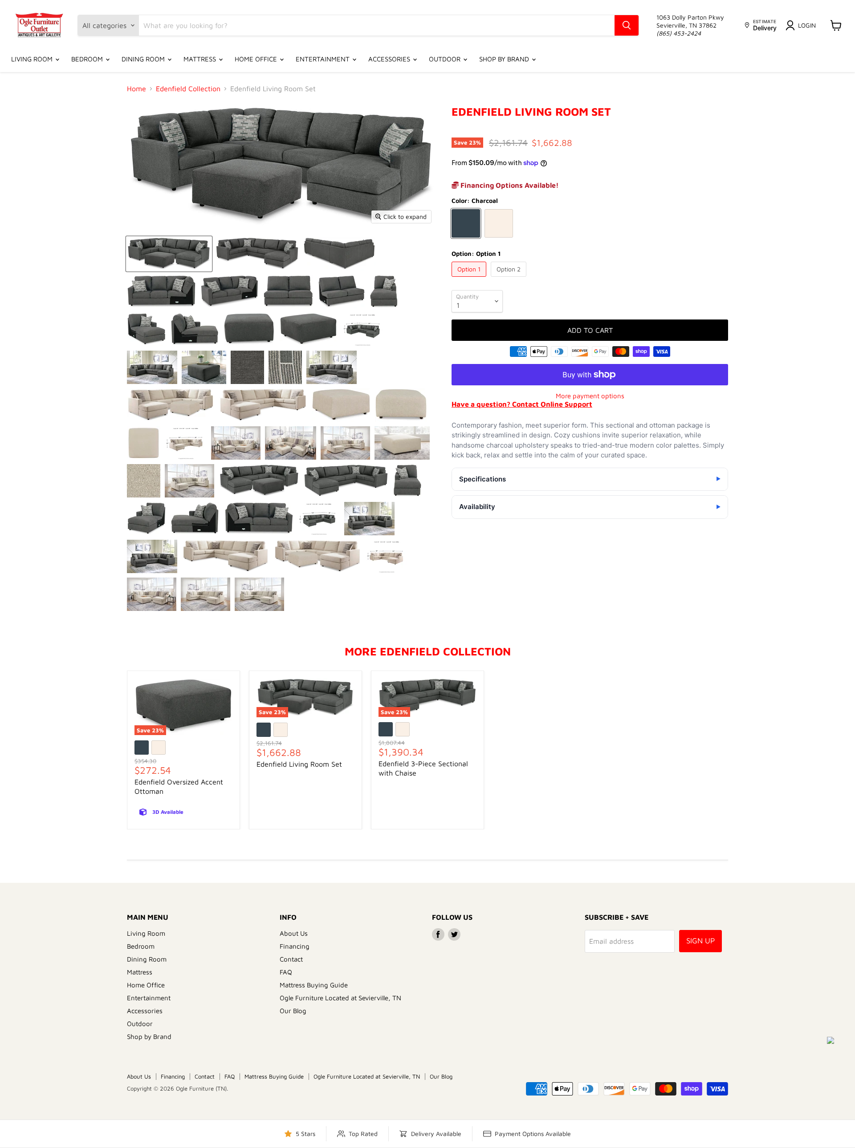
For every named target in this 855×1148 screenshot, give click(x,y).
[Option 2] (510, 279)
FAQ (286, 972)
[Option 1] (470, 279)
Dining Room (144, 59)
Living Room (32, 59)
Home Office (257, 59)
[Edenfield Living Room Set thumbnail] (169, 253)
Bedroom (88, 59)
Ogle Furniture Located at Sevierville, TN (340, 998)
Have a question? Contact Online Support (522, 404)
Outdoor (445, 59)
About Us (294, 933)
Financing (294, 946)
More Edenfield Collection (428, 651)
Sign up (700, 940)
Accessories (390, 59)
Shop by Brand (505, 59)
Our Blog (293, 1011)
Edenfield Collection (188, 89)
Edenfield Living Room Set (299, 764)
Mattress (200, 59)
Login (807, 25)
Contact (291, 959)
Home (136, 89)
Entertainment (323, 59)
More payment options (590, 396)
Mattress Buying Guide (314, 985)
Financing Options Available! (509, 185)
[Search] (627, 25)
